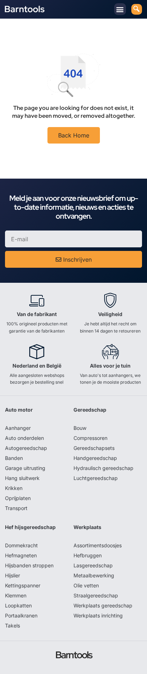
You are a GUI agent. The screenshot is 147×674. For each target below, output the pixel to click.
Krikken (13, 488)
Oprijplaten (18, 498)
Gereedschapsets (94, 448)
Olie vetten (86, 585)
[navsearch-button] (136, 9)
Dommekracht (21, 545)
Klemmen (15, 595)
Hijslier (12, 575)
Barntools (24, 9)
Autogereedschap (26, 448)
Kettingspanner (22, 585)
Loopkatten (18, 605)
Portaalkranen (21, 615)
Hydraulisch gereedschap (103, 468)
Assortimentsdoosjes (98, 545)
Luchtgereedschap (96, 478)
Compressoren (90, 438)
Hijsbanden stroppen (29, 565)
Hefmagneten (21, 555)
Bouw (80, 428)
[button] (120, 9)
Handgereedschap (95, 458)
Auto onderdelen (24, 438)
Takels (12, 625)
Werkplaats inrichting (98, 615)
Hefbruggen (88, 555)
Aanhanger (18, 428)
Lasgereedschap (93, 565)
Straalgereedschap (96, 595)
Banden (14, 458)
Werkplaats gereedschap (103, 605)
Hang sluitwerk (22, 478)
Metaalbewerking (94, 575)
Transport (16, 508)
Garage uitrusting (25, 468)
